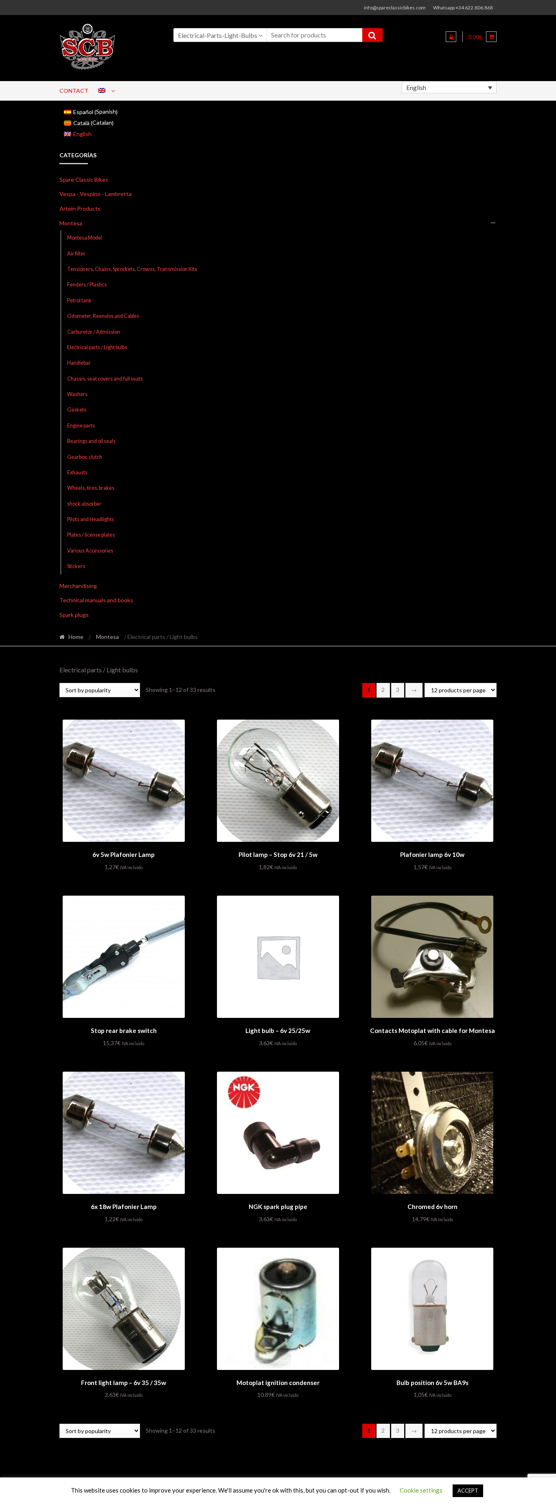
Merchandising (78, 585)
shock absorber (84, 504)
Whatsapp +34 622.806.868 (463, 7)
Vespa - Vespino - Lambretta (95, 193)
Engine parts (81, 426)
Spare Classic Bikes (83, 179)
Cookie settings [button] (421, 1490)
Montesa (70, 223)
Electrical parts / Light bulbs (97, 347)
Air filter (76, 254)
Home (75, 636)
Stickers (76, 566)
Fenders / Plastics (87, 285)
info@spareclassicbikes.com (395, 7)
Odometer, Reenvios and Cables (103, 316)
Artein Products (80, 208)
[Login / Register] (451, 36)
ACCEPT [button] (467, 1490)
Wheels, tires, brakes (90, 488)
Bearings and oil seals (91, 441)
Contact (73, 90)
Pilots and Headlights (90, 519)
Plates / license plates (91, 535)
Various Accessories (90, 551)
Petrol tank (79, 300)
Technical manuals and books (96, 600)
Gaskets (76, 410)
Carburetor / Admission (93, 332)
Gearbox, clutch (84, 457)
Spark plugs (74, 614)
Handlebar (79, 363)
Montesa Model (84, 238)
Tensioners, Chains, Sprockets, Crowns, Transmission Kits (132, 269)
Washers (77, 394)
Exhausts (77, 472)
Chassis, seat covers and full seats (105, 379)
